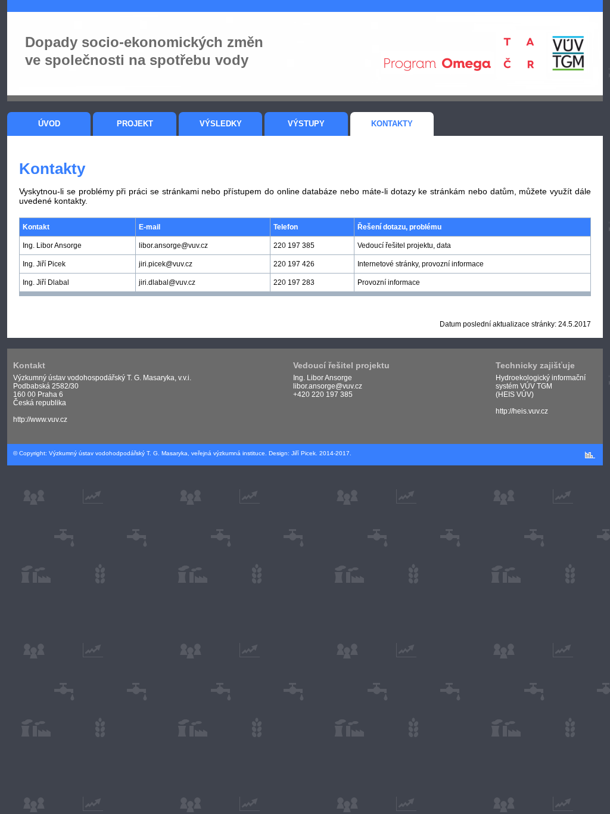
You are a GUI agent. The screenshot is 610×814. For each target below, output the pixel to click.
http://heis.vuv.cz (522, 411)
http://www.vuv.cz (40, 419)
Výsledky (221, 123)
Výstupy (306, 123)
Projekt (135, 123)
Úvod (49, 123)
